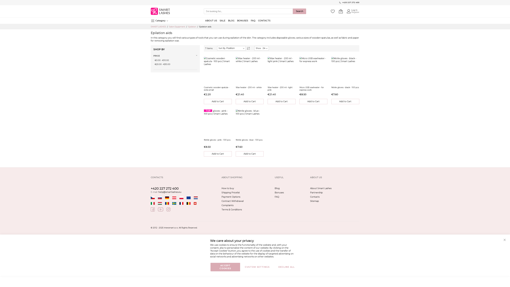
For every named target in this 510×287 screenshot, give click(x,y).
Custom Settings (257, 267)
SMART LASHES (159, 27)
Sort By (222, 48)
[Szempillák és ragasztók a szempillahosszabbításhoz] (160, 203)
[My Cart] (341, 11)
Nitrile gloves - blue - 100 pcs (249, 140)
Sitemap (314, 201)
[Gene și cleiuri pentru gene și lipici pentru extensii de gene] (167, 203)
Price (156, 55)
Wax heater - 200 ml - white (249, 87)
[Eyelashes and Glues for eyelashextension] (189, 197)
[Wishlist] (333, 11)
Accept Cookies (225, 267)
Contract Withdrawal (233, 201)
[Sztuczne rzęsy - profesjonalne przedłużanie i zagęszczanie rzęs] (181, 197)
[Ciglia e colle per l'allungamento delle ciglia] (153, 203)
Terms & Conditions (232, 209)
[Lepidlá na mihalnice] (160, 197)
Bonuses (279, 192)
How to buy (228, 188)
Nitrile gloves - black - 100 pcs (345, 87)
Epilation (192, 27)
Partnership (316, 192)
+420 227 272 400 (165, 188)
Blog (277, 188)
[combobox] (248, 11)
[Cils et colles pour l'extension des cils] (181, 203)
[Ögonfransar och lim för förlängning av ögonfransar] (174, 203)
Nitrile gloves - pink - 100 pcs (217, 140)
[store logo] (160, 11)
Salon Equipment (177, 27)
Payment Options (231, 197)
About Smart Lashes (321, 188)
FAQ (277, 197)
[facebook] (153, 209)
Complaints (227, 205)
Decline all (286, 267)
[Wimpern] (174, 197)
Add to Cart (218, 101)
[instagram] (168, 209)
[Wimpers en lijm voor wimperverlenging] (196, 197)
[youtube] (160, 209)
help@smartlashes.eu (169, 192)
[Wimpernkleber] (167, 197)
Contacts (315, 197)
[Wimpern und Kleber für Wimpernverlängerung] (195, 203)
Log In (354, 10)
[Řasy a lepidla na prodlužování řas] (153, 197)
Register (355, 12)
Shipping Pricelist (231, 192)
